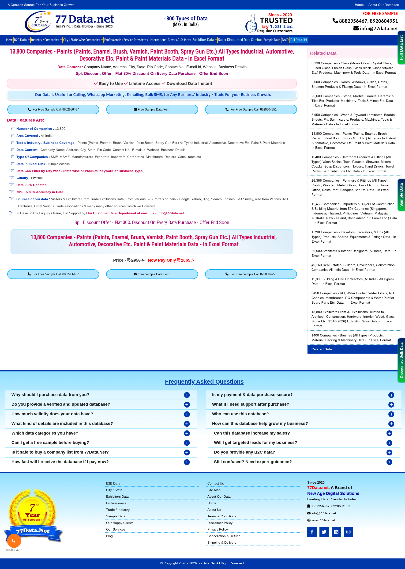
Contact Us (215, 483)
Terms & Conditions (221, 516)
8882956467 (353, 21)
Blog (109, 536)
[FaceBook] (312, 532)
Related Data (321, 349)
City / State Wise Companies (82, 40)
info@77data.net (379, 29)
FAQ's (285, 40)
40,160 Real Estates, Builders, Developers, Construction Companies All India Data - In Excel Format (353, 267)
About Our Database (383, 5)
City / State (114, 490)
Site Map (214, 490)
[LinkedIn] (336, 532)
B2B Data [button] (20, 40)
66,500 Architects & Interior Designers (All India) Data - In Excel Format (353, 253)
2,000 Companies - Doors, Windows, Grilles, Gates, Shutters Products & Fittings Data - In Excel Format (349, 84)
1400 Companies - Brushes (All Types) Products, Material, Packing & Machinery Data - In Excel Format (351, 337)
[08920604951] (14, 541)
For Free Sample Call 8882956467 (55, 109)
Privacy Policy (217, 529)
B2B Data (113, 483)
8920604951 (384, 21)
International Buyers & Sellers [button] (169, 40)
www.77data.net (323, 520)
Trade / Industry (118, 510)
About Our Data (219, 496)
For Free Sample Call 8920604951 (253, 109)
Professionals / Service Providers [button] (125, 40)
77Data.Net (207, 563)
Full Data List (401, 47)
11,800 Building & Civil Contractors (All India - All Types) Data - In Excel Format (352, 281)
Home (359, 5)
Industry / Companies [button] (45, 40)
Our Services (115, 529)
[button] (204, 40)
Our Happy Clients (119, 523)
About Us (214, 510)
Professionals (116, 503)
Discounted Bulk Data (401, 360)
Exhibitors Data (117, 496)
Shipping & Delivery (221, 542)
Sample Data (401, 195)
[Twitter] (324, 532)
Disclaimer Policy (219, 523)
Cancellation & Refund (223, 536)
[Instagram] (348, 532)
